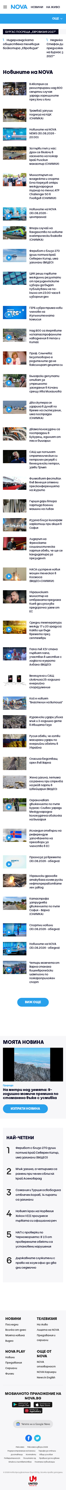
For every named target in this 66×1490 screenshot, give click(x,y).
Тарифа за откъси (47, 1451)
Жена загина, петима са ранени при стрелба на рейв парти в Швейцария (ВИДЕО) (46, 783)
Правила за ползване (49, 1458)
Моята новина (15, 1335)
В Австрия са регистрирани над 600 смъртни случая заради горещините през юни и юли (46, 91)
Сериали (11, 1368)
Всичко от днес (15, 1329)
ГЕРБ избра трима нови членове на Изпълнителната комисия (46, 313)
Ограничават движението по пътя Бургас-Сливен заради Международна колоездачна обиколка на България (45, 809)
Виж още (33, 1002)
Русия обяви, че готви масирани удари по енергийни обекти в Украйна (44, 741)
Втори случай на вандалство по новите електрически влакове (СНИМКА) (46, 233)
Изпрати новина (25, 1108)
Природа (8, 1085)
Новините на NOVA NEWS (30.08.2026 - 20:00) (42, 133)
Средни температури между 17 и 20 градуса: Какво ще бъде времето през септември (45, 630)
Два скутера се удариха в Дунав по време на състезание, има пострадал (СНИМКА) (45, 410)
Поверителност (12, 1458)
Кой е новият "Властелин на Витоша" (46, 700)
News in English (46, 1377)
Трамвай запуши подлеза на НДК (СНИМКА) (41, 114)
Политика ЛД (29, 1458)
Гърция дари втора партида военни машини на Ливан (43, 504)
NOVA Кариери (46, 1371)
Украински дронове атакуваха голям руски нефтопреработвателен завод (46, 881)
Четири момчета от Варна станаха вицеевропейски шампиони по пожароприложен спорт (44, 972)
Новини (37, 7)
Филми (9, 1373)
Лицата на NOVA (48, 1329)
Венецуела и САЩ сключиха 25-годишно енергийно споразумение (44, 681)
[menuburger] (5, 7)
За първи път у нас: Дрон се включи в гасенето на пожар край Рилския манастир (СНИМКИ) (44, 156)
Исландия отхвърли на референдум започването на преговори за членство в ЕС (45, 838)
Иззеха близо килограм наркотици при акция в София (45, 523)
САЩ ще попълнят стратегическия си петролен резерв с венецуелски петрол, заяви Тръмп (44, 459)
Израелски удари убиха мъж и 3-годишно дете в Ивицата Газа (46, 720)
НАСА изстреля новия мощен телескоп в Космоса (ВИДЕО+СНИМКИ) (44, 575)
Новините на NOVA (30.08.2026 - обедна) (44, 945)
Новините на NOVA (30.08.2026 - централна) (42, 212)
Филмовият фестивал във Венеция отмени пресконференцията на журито (45, 484)
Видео (9, 1340)
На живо (53, 7)
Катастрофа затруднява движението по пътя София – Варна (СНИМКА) (44, 906)
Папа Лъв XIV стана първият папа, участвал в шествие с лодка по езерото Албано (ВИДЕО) (45, 656)
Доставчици (17, 1454)
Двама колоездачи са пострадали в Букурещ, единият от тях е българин (45, 434)
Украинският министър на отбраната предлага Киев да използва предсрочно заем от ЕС (45, 601)
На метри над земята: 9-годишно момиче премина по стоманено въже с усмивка (30, 1094)
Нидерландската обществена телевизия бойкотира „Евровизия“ (21, 44)
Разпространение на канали (21, 1451)
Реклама (20, 1447)
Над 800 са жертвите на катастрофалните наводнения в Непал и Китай (45, 336)
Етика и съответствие (20, 1462)
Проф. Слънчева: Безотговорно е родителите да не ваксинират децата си (46, 359)
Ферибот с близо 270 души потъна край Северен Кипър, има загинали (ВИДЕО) (44, 256)
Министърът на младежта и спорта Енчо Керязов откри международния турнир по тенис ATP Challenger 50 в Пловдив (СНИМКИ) (44, 186)
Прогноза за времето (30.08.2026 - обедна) (45, 859)
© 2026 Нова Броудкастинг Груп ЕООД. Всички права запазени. (33, 1472)
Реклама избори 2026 (37, 1447)
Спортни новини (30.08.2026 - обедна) (44, 927)
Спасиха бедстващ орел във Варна (43, 760)
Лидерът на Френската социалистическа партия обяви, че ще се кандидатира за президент (46, 548)
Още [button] (55, 18)
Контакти (31, 1454)
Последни (11, 1324)
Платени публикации (45, 1462)
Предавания (13, 1362)
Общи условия (46, 1454)
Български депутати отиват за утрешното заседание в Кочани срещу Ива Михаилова (45, 383)
